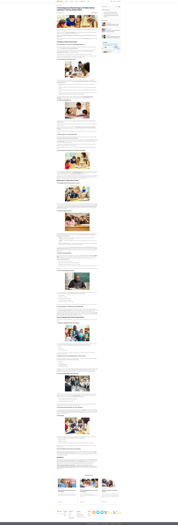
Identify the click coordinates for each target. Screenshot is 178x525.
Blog (69, 512)
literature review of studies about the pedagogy (70, 48)
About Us (65, 512)
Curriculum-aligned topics (63, 364)
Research (70, 514)
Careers (65, 514)
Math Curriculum (71, 517)
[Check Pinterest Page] (61, 513)
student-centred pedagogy (70, 32)
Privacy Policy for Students (105, 523)
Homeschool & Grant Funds (81, 517)
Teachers (89, 514)
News (64, 515)
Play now (119, 1)
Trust (70, 515)
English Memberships (80, 515)
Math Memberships (80, 514)
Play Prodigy (79, 512)
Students (89, 515)
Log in (115, 1)
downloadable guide (87, 38)
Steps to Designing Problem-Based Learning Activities (111, 16)
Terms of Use (112, 523)
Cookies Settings (118, 523)
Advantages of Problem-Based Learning (110, 12)
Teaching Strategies (94, 12)
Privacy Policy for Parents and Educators (93, 523)
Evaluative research (82, 460)
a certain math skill (77, 395)
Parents (89, 512)
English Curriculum (72, 518)
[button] (66, 1)
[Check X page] (58, 513)
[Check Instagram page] (60, 513)
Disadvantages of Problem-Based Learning (111, 13)
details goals (85, 409)
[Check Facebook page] (57, 513)
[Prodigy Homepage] (59, 511)
